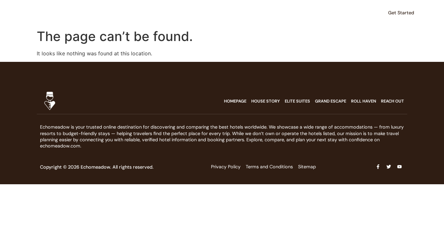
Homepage (235, 101)
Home (54, 13)
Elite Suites (111, 13)
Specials (204, 13)
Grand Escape (144, 13)
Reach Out (237, 13)
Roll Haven (177, 13)
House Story (79, 13)
